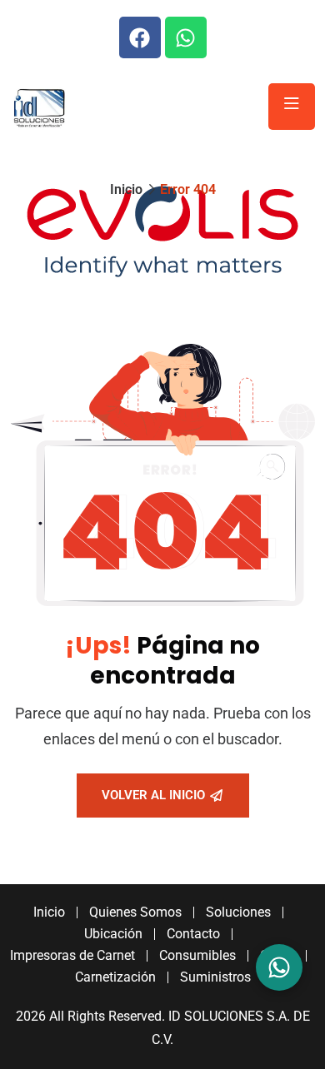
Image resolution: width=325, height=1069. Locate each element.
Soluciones (238, 912)
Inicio (126, 189)
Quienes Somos (135, 912)
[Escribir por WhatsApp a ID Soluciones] (279, 967)
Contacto (193, 934)
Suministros (215, 977)
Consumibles (197, 955)
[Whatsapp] (186, 37)
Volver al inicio (153, 795)
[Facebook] (140, 37)
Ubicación (113, 934)
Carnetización (115, 977)
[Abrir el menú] (291, 106)
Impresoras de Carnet (72, 955)
